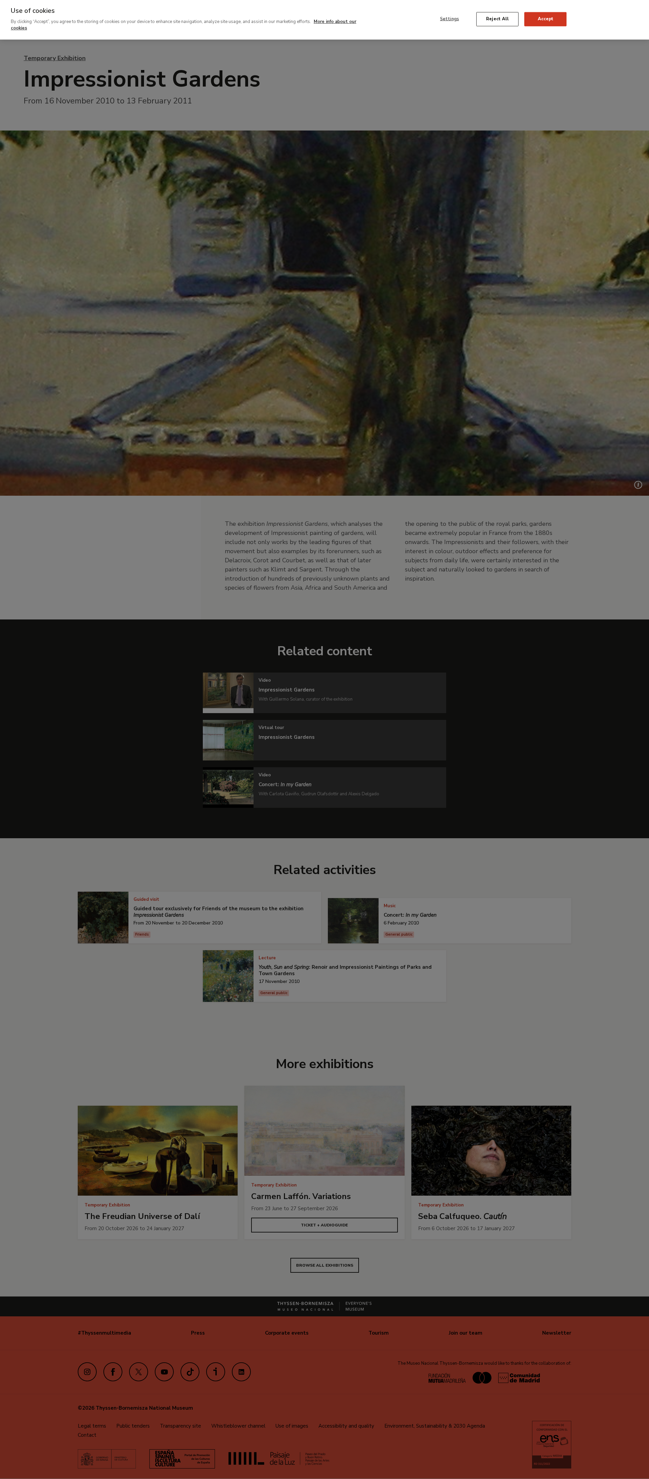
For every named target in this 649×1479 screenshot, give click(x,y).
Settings (449, 19)
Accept (546, 19)
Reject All (497, 19)
